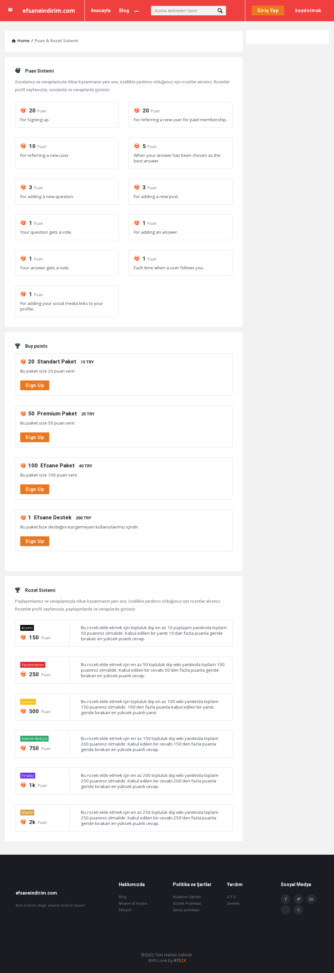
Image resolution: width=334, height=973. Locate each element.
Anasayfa (101, 10)
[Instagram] (286, 910)
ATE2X (180, 960)
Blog (124, 10)
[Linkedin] (311, 899)
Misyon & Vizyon (133, 903)
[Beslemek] (298, 910)
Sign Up (34, 385)
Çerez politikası (186, 910)
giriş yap (268, 10)
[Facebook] (286, 899)
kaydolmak (308, 10)
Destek (233, 903)
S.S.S (231, 897)
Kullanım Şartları (187, 897)
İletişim (125, 910)
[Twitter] (298, 899)
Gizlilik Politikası (187, 903)
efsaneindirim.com (49, 10)
